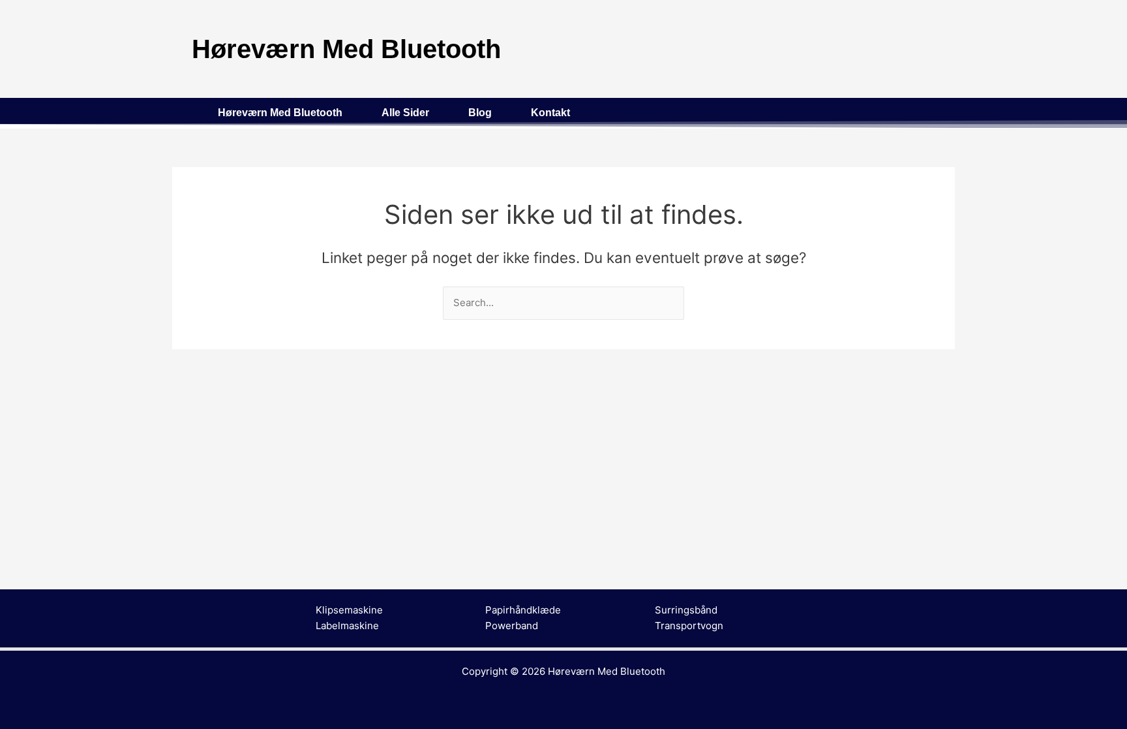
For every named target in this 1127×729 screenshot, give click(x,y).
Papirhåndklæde (523, 610)
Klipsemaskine (349, 610)
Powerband (511, 625)
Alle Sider (405, 112)
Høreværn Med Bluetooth (280, 112)
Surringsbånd (686, 610)
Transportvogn (689, 625)
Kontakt (550, 112)
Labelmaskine (347, 625)
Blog (480, 112)
